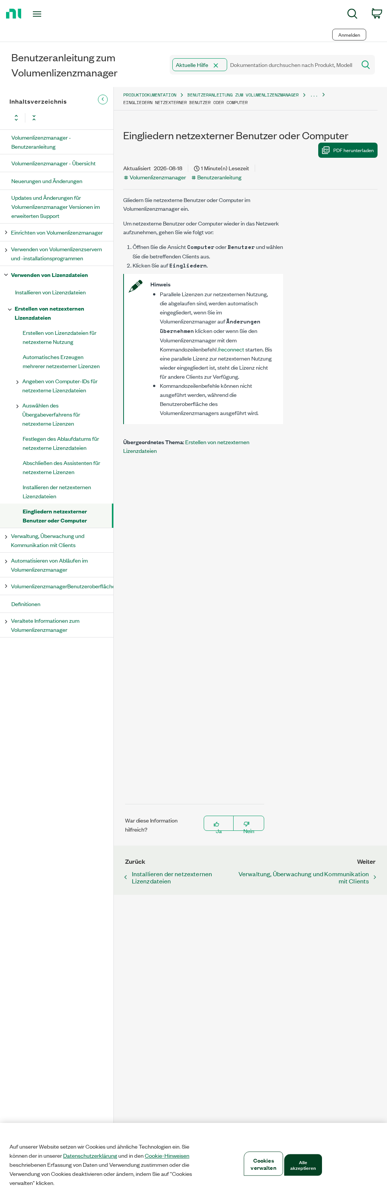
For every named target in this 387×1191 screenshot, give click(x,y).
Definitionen (25, 604)
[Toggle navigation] (50, 14)
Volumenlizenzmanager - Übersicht (53, 163)
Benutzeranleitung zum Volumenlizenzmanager (243, 95)
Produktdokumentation (149, 95)
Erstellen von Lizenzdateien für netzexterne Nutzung (59, 336)
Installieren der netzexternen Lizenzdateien (57, 491)
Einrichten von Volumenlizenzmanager (57, 232)
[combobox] (262, 65)
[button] (216, 65)
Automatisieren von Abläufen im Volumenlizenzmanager (49, 564)
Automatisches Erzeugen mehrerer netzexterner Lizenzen (61, 361)
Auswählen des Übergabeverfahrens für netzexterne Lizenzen (51, 414)
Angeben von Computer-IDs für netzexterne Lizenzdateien (60, 385)
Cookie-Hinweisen (167, 1155)
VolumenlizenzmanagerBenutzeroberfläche (62, 586)
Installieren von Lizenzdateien (50, 292)
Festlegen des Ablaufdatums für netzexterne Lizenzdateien (61, 442)
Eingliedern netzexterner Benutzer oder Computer (55, 515)
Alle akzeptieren (303, 1164)
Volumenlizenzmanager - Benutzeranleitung (41, 141)
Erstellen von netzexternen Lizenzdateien (49, 312)
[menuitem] (352, 15)
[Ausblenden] (103, 99)
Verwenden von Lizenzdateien (49, 274)
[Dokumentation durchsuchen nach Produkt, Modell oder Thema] (365, 65)
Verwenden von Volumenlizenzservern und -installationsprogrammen (56, 253)
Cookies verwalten (263, 1163)
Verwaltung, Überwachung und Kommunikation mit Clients (47, 540)
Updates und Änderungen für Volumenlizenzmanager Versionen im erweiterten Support (55, 206)
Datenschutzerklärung (90, 1155)
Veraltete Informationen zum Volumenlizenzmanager (45, 624)
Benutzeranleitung (219, 177)
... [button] (314, 95)
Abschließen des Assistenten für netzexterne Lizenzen (61, 467)
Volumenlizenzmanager (158, 177)
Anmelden (349, 34)
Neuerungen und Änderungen (46, 181)
